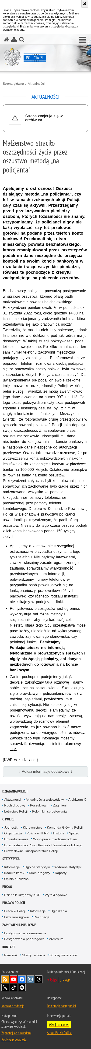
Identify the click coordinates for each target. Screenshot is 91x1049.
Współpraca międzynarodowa (55, 839)
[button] (82, 40)
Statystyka (11, 858)
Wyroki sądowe (56, 895)
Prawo (7, 886)
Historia (58, 833)
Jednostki (11, 827)
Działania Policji (15, 791)
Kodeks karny (14, 873)
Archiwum (56, 939)
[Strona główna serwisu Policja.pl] (6, 39)
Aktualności (36, 83)
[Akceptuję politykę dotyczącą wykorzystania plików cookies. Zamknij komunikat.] (84, 3)
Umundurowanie (16, 839)
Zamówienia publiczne (19, 924)
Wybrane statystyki (68, 867)
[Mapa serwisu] (14, 39)
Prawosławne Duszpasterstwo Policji (31, 851)
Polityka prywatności (14, 1039)
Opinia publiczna (16, 879)
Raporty (60, 873)
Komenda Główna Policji (65, 827)
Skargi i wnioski (33, 955)
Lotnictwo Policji (16, 811)
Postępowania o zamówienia (25, 933)
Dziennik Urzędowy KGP (22, 895)
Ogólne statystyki (37, 867)
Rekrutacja (41, 917)
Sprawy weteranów (63, 955)
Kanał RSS (5, 979)
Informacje (12, 867)
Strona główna (13, 83)
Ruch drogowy (14, 805)
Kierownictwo (32, 827)
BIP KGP (65, 980)
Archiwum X (77, 799)
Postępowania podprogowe (24, 939)
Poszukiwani (39, 805)
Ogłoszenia (58, 911)
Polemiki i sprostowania (49, 811)
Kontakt (8, 946)
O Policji (8, 819)
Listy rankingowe (16, 917)
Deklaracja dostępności (61, 1005)
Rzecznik (11, 955)
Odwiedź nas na (13, 979)
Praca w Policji (13, 902)
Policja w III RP (38, 833)
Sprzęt (74, 833)
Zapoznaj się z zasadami (16, 1032)
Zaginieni (59, 805)
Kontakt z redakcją (12, 1005)
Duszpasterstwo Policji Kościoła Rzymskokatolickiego (43, 845)
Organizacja (13, 833)
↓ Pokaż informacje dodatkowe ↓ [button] (45, 771)
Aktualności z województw (45, 799)
